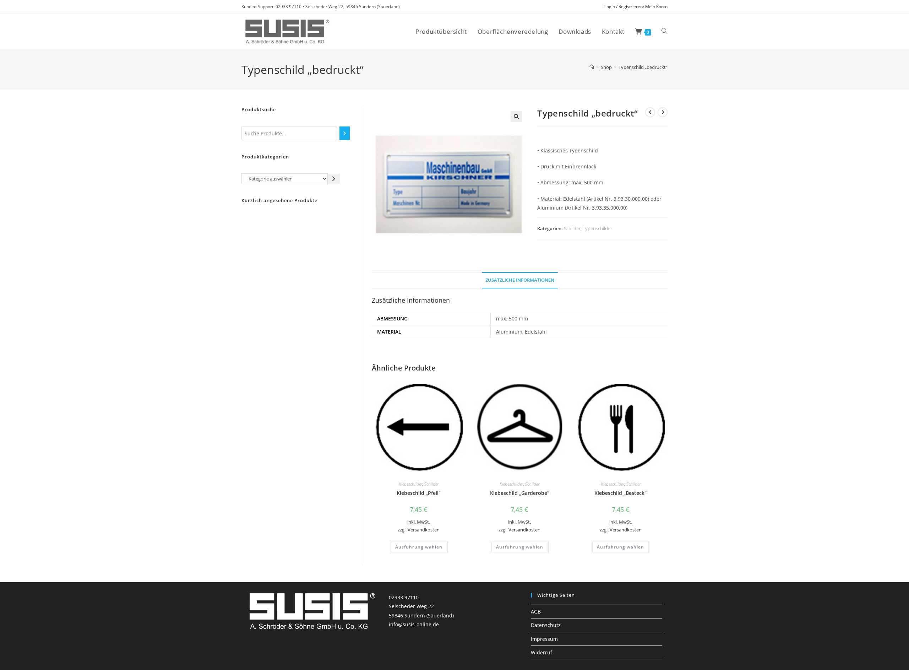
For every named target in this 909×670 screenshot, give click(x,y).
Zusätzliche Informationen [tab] (519, 280)
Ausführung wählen (418, 547)
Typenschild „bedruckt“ (643, 67)
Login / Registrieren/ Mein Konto (636, 7)
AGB (536, 611)
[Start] (591, 67)
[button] (516, 116)
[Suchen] (344, 133)
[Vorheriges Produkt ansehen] (650, 112)
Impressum (544, 639)
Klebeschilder (410, 484)
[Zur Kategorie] (334, 178)
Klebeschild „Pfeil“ (419, 493)
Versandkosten (424, 530)
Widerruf (541, 652)
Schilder (572, 228)
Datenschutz (546, 625)
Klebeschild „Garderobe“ (519, 493)
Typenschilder (597, 228)
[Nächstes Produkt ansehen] (663, 112)
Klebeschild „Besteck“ (620, 493)
